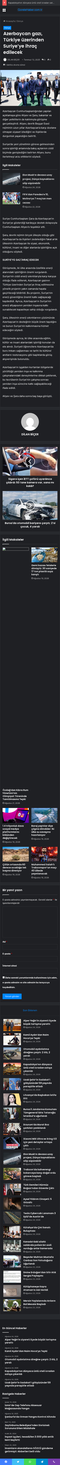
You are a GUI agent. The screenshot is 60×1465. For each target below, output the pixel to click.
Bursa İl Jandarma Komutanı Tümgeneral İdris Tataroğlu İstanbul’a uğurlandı (40, 1113)
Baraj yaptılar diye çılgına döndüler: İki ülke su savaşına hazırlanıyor (42, 830)
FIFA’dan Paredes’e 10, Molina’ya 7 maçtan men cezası (37, 198)
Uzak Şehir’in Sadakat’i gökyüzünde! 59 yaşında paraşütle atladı (37, 1083)
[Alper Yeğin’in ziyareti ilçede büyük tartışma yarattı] (12, 1025)
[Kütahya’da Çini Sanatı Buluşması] (12, 1232)
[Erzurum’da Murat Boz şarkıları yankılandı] (12, 1129)
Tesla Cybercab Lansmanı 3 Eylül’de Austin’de (39, 1215)
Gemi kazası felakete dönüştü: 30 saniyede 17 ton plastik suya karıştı (44, 570)
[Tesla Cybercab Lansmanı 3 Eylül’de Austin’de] (12, 1218)
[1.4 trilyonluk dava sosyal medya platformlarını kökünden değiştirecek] (16, 815)
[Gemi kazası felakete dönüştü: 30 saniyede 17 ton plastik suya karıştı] (44, 554)
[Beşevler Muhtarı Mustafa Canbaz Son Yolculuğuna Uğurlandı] (12, 1261)
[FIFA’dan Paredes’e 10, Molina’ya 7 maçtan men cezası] (11, 198)
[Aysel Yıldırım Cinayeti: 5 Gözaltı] (12, 1203)
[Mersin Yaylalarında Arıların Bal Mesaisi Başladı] (12, 1305)
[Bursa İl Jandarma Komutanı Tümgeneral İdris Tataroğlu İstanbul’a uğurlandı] (12, 1114)
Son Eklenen (30, 1010)
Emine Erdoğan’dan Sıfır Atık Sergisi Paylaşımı (39, 1274)
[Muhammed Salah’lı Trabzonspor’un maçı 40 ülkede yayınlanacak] (44, 854)
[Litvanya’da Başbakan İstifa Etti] (12, 1099)
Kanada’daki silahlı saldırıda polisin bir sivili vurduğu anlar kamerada (37, 1245)
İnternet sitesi (10, 965)
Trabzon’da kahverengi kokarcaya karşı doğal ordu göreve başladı (39, 1173)
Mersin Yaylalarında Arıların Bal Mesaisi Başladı (39, 1302)
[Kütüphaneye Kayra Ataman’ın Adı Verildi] (12, 1291)
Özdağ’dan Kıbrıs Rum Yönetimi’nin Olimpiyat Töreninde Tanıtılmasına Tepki (15, 794)
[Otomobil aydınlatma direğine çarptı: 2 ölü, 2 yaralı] (12, 1053)
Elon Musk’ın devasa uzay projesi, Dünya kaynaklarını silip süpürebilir (38, 179)
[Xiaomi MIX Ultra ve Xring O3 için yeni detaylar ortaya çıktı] (12, 1143)
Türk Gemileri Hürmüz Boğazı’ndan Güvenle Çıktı (38, 1186)
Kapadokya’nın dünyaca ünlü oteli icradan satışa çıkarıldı (37, 1068)
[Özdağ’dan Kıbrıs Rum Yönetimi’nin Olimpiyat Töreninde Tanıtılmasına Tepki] (16, 667)
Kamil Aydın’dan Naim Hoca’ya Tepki (36, 1036)
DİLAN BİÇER (14, 59)
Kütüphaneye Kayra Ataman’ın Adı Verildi (35, 1288)
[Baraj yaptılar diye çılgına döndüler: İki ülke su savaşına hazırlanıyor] (44, 815)
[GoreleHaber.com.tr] (30, 10)
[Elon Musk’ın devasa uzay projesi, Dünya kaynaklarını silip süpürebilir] (11, 179)
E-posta (7, 953)
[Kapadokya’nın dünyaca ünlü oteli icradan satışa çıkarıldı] (12, 1069)
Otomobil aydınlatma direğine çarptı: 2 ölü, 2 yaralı (36, 1052)
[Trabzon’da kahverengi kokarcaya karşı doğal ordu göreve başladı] (12, 1174)
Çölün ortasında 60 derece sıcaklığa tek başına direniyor (14, 867)
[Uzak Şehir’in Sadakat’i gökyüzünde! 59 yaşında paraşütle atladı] (12, 1084)
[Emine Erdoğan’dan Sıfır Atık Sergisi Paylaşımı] (12, 1277)
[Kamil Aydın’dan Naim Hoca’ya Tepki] (12, 1039)
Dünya (20, 21)
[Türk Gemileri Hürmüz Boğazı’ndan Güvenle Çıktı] (12, 1189)
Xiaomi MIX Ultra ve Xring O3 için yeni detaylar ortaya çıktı (40, 1142)
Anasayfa (10, 21)
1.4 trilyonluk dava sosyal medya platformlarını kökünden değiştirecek (13, 832)
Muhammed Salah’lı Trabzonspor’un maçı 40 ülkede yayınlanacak (44, 869)
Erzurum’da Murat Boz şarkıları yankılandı (36, 1126)
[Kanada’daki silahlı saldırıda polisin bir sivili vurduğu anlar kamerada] (12, 1246)
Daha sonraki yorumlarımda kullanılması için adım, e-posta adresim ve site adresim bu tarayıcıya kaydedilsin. (30, 982)
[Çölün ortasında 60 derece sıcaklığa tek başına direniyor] (16, 854)
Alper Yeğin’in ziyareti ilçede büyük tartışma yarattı (39, 1022)
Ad (5, 941)
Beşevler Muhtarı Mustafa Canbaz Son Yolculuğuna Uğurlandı (38, 1260)
